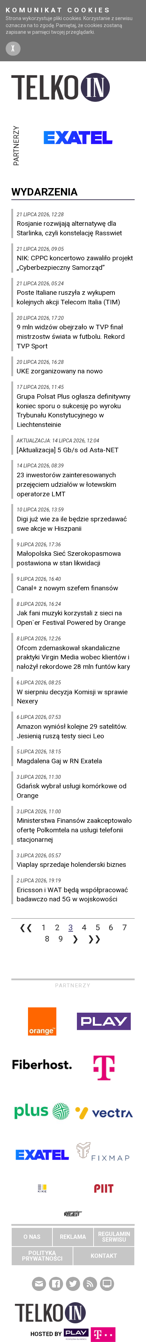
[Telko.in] (73, 87)
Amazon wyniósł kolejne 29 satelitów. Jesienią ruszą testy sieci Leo (72, 731)
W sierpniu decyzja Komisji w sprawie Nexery (72, 697)
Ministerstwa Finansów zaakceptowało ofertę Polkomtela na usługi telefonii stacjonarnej (74, 830)
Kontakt (104, 1256)
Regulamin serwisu (114, 1237)
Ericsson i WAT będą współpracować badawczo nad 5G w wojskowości (72, 894)
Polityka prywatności (42, 1256)
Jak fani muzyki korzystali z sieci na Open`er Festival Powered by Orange (71, 618)
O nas (31, 1237)
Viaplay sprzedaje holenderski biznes (71, 865)
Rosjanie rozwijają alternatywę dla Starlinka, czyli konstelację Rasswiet (69, 228)
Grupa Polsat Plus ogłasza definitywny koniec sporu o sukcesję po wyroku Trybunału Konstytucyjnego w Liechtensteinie (73, 410)
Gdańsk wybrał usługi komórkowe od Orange (72, 791)
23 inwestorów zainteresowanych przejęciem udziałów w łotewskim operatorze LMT (66, 484)
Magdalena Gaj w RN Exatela (59, 761)
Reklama (73, 1237)
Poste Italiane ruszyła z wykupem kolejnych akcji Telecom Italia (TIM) (68, 297)
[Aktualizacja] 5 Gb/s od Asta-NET (68, 450)
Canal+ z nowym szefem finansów (67, 588)
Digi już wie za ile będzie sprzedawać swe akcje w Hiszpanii (72, 524)
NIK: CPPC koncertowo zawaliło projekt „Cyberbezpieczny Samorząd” (75, 263)
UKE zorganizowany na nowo (60, 371)
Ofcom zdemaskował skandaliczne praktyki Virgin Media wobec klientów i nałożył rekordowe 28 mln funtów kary (73, 657)
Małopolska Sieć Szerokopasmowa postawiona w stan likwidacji (69, 558)
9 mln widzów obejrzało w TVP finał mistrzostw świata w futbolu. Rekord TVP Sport (71, 336)
